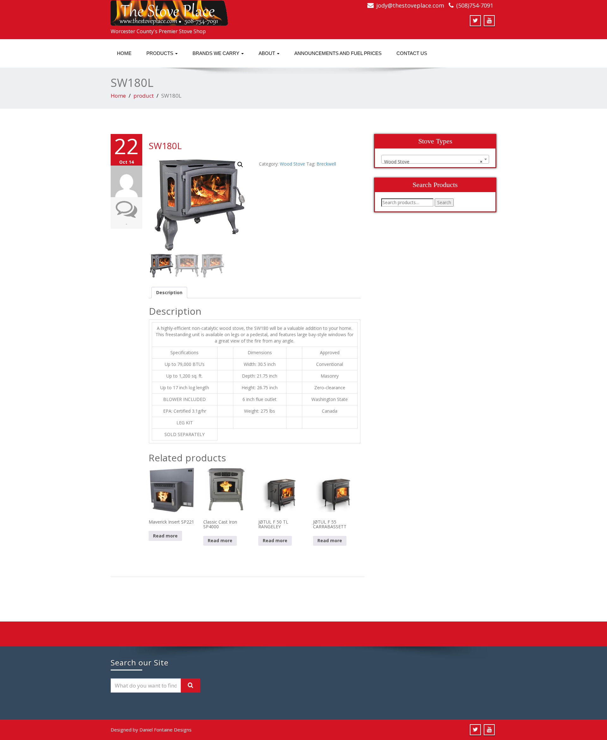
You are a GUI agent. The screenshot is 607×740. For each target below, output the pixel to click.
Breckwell (326, 164)
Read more (165, 536)
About (267, 53)
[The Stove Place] (169, 11)
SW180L (165, 146)
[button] (240, 164)
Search (444, 202)
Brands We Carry (217, 53)
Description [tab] (169, 292)
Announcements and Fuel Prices (338, 53)
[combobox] (435, 159)
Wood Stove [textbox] (433, 162)
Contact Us (411, 53)
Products (160, 53)
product (143, 95)
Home (124, 53)
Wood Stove (292, 164)
